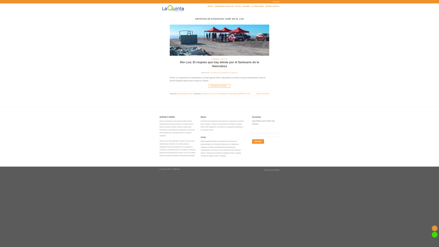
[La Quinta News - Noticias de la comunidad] (174, 8)
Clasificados (258, 6)
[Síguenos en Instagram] (261, 2)
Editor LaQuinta (232, 72)
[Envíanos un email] (265, 2)
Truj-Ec (277, 170)
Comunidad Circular (224, 6)
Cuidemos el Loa (207, 94)
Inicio (210, 6)
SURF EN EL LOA (244, 94)
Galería (246, 6)
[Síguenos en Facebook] (258, 2)
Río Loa (216, 94)
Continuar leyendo (219, 86)
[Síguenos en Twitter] (263, 2)
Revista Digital (273, 6)
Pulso (238, 6)
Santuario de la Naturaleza (228, 94)
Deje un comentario (262, 94)
